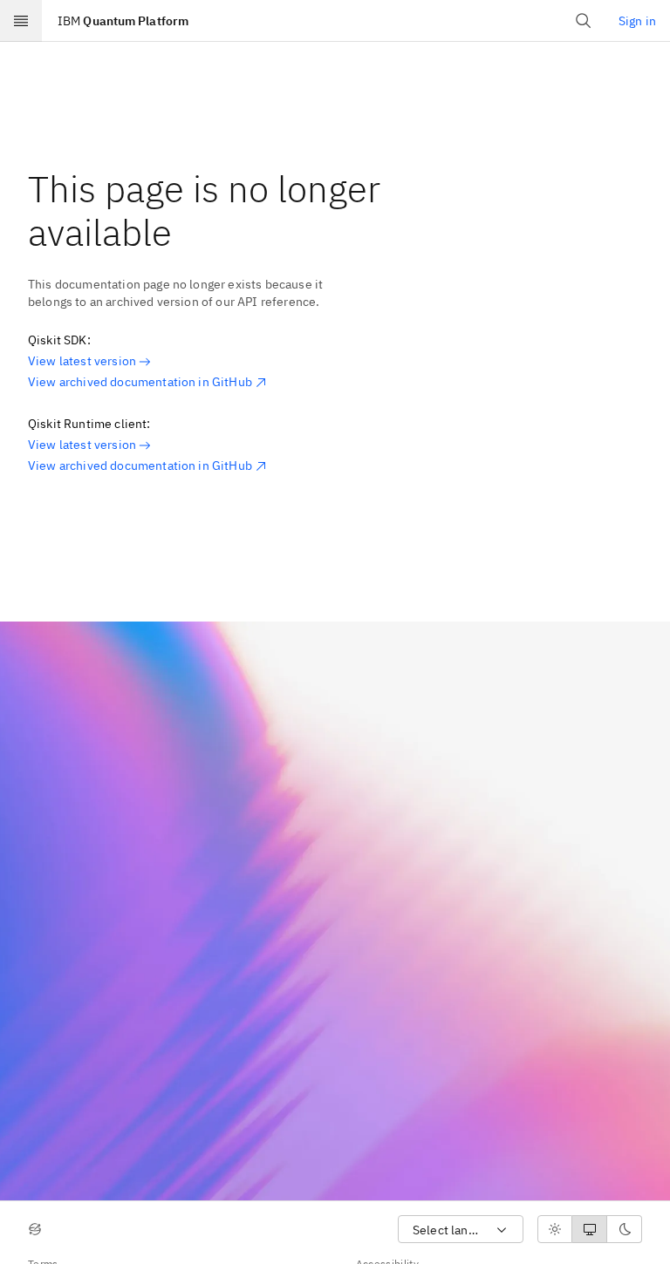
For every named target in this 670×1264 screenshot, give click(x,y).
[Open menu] (21, 21)
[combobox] (461, 1229)
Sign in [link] (637, 21)
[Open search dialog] (584, 21)
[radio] (554, 1229)
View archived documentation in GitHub (140, 382)
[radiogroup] (589, 1229)
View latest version (82, 361)
